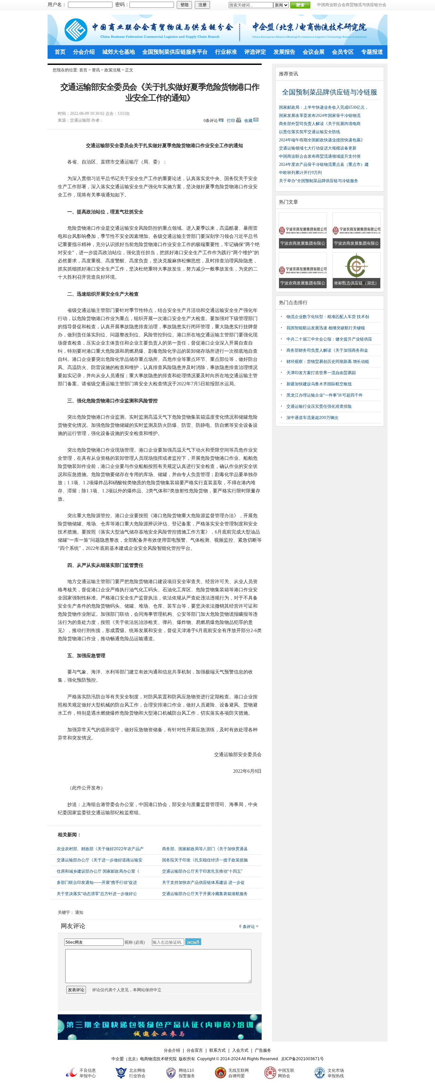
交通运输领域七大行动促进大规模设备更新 (317, 148)
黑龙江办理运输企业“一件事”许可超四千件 (324, 395)
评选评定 (255, 52)
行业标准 (226, 52)
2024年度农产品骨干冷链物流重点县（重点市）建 (324, 164)
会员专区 (343, 52)
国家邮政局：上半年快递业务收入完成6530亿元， (324, 107)
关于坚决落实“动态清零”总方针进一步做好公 (97, 893)
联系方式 (217, 1050)
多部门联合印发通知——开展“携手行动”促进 (97, 882)
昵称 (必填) (135, 942)
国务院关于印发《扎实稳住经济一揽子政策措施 (205, 860)
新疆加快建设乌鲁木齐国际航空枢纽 (319, 384)
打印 (231, 120)
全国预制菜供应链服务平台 (175, 52)
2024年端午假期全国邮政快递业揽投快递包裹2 (321, 140)
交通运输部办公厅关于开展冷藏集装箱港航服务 (205, 893)
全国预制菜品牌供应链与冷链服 (329, 92)
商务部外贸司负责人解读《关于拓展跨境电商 (320, 123)
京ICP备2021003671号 (302, 1058)
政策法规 (112, 70)
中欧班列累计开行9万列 (300, 172)
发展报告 (284, 52)
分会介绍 (84, 52)
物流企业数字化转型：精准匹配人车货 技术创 (327, 316)
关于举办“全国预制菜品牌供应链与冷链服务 (318, 180)
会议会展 (314, 52)
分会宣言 (195, 1050)
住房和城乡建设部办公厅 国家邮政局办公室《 (98, 871)
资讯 (96, 70)
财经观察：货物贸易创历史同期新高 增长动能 (327, 361)
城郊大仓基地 (118, 52)
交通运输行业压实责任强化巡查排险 (319, 406)
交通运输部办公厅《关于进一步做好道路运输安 (99, 860)
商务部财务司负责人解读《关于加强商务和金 (327, 350)
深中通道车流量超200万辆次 (312, 417)
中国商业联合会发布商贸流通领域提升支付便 (320, 156)
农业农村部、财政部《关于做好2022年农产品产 (100, 848)
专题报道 (372, 52)
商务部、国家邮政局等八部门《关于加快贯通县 (205, 848)
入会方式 (240, 1050)
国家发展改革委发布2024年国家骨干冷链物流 (320, 115)
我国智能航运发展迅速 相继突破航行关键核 (325, 328)
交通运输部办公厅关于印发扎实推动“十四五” (202, 871)
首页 (60, 52)
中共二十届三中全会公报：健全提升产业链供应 (329, 339)
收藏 (248, 120)
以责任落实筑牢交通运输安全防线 (309, 131)
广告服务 (263, 1050)
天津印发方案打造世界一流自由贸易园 (321, 372)
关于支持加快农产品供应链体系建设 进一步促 (203, 882)
